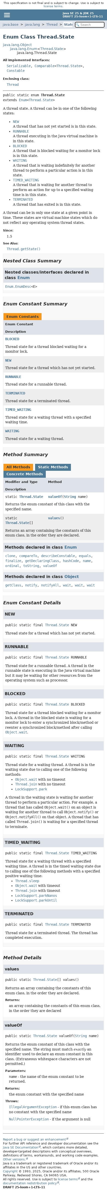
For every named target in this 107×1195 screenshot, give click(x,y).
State (69, 24)
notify (31, 585)
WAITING (12, 431)
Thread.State (51, 49)
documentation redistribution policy (30, 1183)
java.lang (32, 24)
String (70, 497)
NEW (8, 360)
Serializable (19, 66)
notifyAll (50, 585)
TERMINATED (15, 393)
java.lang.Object (17, 45)
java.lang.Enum (23, 49)
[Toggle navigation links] (6, 14)
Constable (16, 71)
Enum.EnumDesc (18, 286)
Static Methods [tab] (53, 467)
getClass (13, 585)
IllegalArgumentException (33, 1107)
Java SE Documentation (20, 1147)
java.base (10, 24)
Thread (51, 24)
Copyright (10, 1171)
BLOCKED (12, 339)
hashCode (71, 561)
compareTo (28, 556)
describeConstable (58, 556)
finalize (13, 561)
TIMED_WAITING (18, 410)
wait (67, 585)
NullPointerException (29, 1119)
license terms (53, 6)
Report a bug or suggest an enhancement (34, 1139)
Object (71, 576)
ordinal (12, 566)
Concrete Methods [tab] (24, 474)
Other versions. (14, 1159)
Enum (23, 100)
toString (31, 566)
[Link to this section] (65, 260)
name (87, 561)
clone (10, 556)
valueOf (55, 497)
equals (85, 556)
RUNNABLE (13, 377)
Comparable (44, 66)
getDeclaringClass (42, 561)
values (54, 518)
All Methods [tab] (18, 467)
